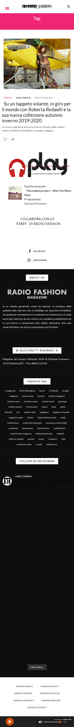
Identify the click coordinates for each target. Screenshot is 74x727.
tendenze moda (24, 444)
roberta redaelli (16, 439)
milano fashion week (46, 417)
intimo (44, 407)
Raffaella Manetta (44, 433)
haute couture (15, 407)
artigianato (10, 391)
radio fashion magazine (21, 433)
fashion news (13, 401)
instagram (40, 260)
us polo (39, 444)
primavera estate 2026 (56, 423)
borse (42, 391)
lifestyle (9, 412)
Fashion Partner (51, 700)
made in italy (30, 412)
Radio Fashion (23, 98)
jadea (62, 407)
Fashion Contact (37, 707)
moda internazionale (32, 423)
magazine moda (16, 417)
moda (62, 417)
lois (18, 412)
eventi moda (27, 396)
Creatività (53, 391)
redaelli (60, 433)
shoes (41, 439)
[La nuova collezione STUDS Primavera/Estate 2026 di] (37, 641)
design (65, 391)
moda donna (13, 423)
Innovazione (32, 407)
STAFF (21, 224)
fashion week (48, 401)
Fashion (8, 98)
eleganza (13, 396)
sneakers (52, 439)
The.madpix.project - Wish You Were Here (47, 193)
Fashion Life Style (50, 693)
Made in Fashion (23, 693)
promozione (27, 428)
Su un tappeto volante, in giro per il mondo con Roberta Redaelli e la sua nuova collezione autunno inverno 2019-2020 (36, 112)
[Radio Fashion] (37, 6)
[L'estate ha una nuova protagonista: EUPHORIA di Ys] (37, 558)
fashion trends (31, 401)
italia (54, 407)
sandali (30, 439)
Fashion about (24, 686)
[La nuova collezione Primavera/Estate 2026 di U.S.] (37, 600)
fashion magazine (57, 396)
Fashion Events (49, 686)
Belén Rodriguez (27, 391)
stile (63, 439)
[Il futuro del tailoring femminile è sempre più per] (37, 516)
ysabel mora (51, 444)
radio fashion (43, 428)
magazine (44, 412)
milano (30, 417)
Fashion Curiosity (24, 700)
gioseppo (62, 401)
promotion (13, 428)
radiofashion (59, 428)
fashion (41, 396)
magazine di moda (61, 412)
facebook (39, 251)
